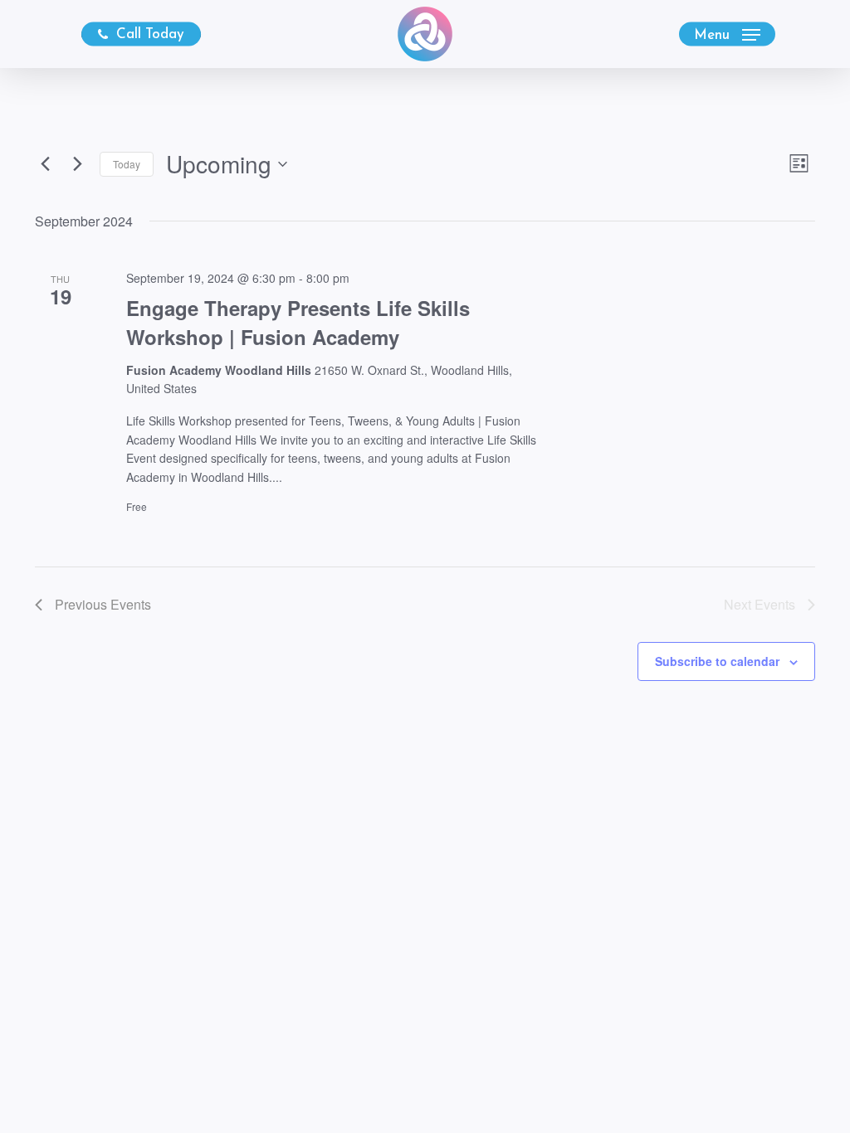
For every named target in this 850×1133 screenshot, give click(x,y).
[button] (727, 34)
